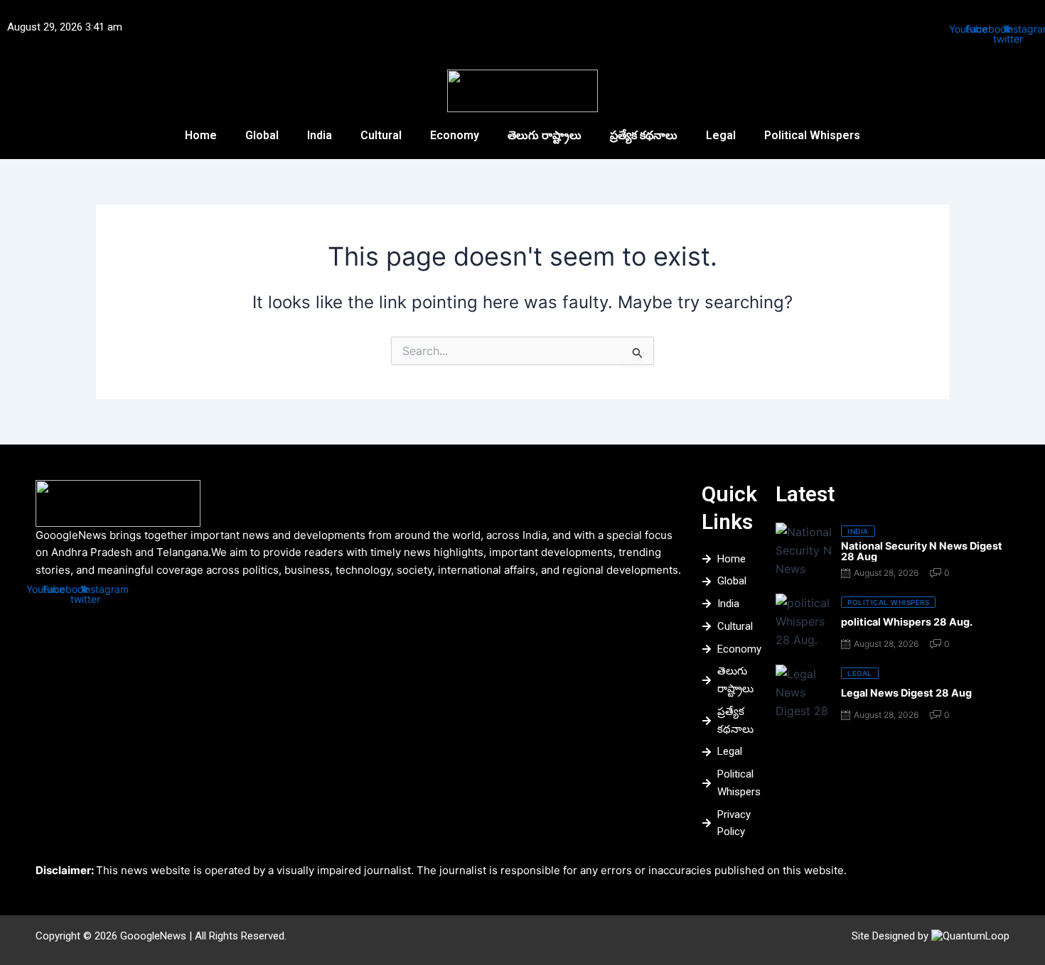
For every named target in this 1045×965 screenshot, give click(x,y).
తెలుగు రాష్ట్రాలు (545, 135)
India (319, 135)
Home (201, 135)
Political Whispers (812, 135)
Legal (721, 135)
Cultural (381, 135)
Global (262, 135)
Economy (454, 135)
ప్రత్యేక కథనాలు (643, 135)
